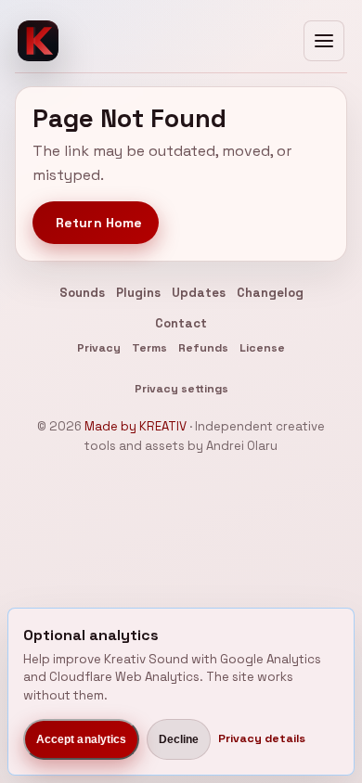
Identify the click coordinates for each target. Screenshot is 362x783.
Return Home (99, 222)
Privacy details (261, 738)
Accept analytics (81, 739)
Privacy (99, 347)
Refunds (203, 347)
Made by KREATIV (135, 426)
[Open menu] (324, 40)
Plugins (138, 293)
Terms (149, 347)
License (262, 347)
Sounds (82, 293)
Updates (199, 293)
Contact (181, 323)
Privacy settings (181, 388)
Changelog (270, 293)
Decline (179, 739)
